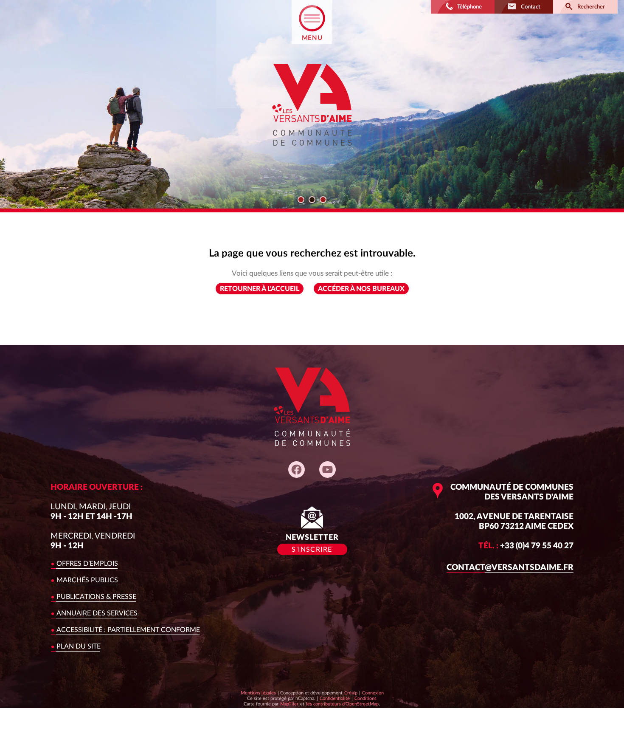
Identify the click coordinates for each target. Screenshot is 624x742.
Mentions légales (258, 693)
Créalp (351, 692)
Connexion (373, 693)
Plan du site (78, 646)
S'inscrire (312, 549)
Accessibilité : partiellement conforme (128, 629)
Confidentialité (334, 698)
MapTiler (289, 703)
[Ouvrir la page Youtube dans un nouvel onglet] (327, 469)
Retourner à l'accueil (259, 288)
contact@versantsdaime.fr (510, 568)
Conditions (365, 698)
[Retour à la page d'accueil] (312, 153)
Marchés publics (87, 580)
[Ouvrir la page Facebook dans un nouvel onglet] (296, 469)
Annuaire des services (97, 613)
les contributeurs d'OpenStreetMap (342, 703)
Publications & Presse (96, 596)
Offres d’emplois (87, 563)
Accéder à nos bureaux (361, 288)
